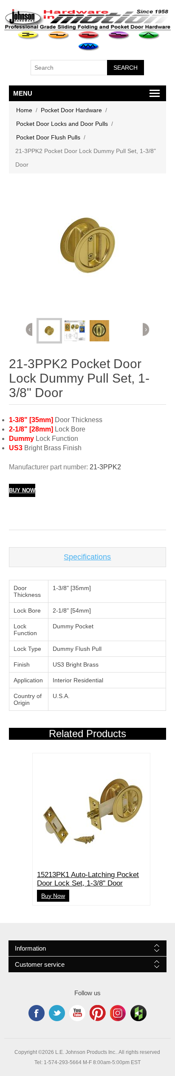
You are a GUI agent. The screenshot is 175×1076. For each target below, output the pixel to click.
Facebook (36, 1013)
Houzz (138, 1013)
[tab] (88, 557)
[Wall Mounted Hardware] (59, 35)
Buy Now (22, 490)
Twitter (57, 1013)
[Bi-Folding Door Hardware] (149, 35)
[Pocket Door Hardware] (28, 35)
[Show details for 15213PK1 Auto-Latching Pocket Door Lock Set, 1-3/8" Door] (91, 812)
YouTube (77, 1013)
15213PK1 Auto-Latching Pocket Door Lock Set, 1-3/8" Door (88, 879)
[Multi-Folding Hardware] (89, 47)
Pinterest (98, 1013)
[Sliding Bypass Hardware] (89, 35)
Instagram (118, 1013)
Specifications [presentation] (87, 557)
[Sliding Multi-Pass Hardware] (119, 35)
